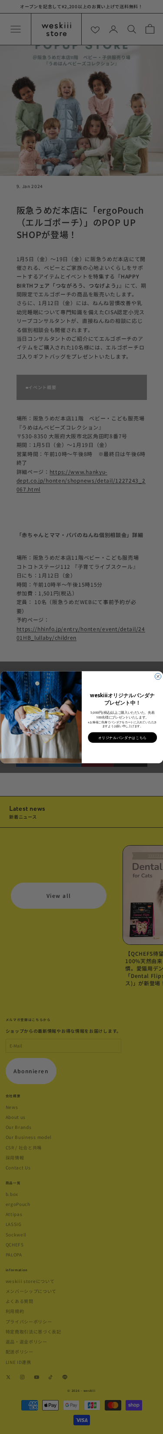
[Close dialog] (158, 676)
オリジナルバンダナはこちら (122, 737)
